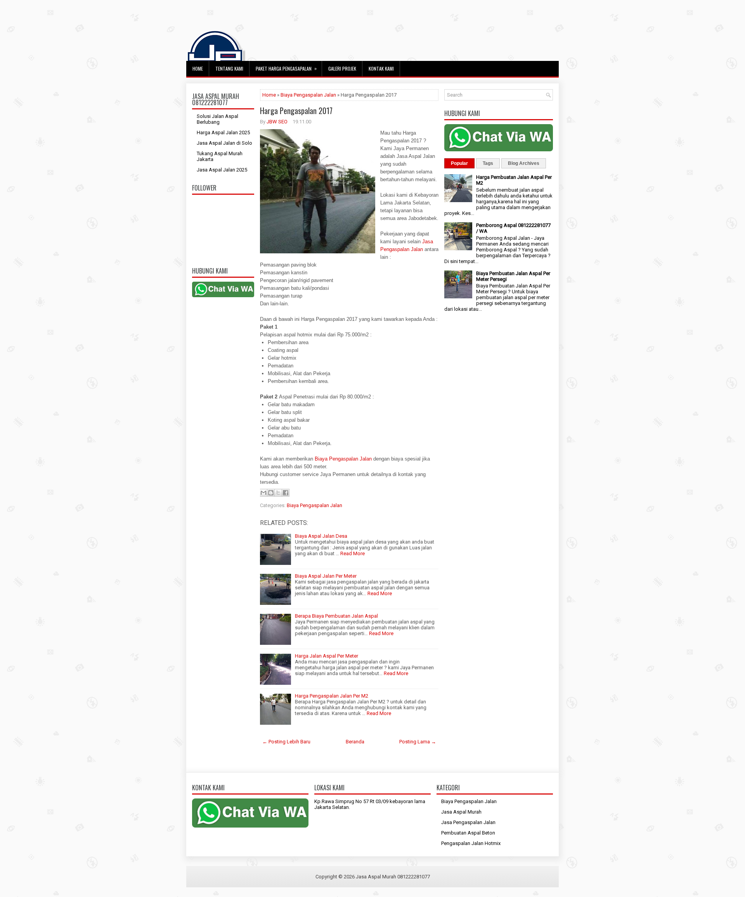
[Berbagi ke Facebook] (285, 493)
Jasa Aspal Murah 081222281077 (393, 877)
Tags (488, 163)
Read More (352, 553)
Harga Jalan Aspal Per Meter (326, 656)
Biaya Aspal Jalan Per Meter (326, 576)
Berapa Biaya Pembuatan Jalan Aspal (336, 616)
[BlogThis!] (271, 493)
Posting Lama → (417, 742)
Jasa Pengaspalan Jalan (468, 822)
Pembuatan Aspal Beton (468, 833)
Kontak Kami (381, 68)
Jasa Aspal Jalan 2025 (222, 170)
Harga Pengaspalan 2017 (296, 110)
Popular (459, 163)
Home (197, 68)
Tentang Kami (229, 68)
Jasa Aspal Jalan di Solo (224, 143)
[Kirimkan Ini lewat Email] (263, 493)
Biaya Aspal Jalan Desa (321, 536)
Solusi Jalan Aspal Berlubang (217, 119)
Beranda (355, 742)
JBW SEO (277, 122)
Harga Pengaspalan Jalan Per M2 (331, 696)
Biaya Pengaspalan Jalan (308, 95)
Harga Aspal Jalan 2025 (223, 132)
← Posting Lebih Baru (286, 742)
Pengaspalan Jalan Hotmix (471, 843)
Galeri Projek (342, 68)
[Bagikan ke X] (278, 493)
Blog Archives (523, 163)
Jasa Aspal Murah (461, 812)
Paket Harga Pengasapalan (286, 68)
